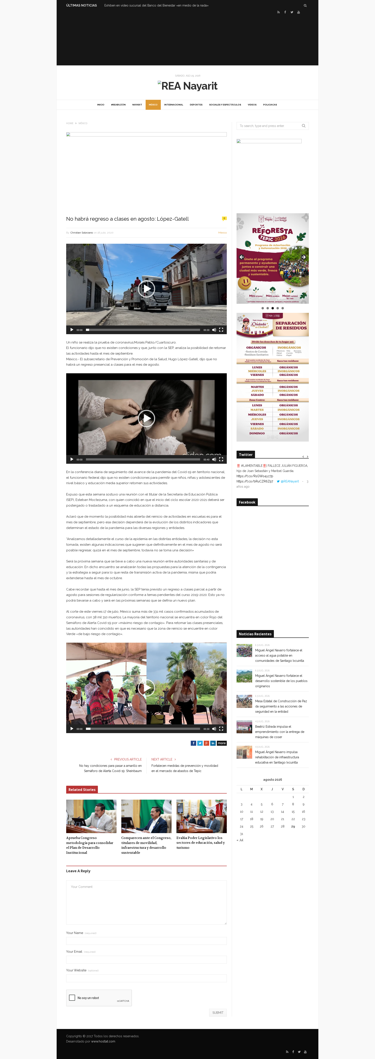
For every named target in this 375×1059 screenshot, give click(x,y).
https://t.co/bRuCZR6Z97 (255, 481)
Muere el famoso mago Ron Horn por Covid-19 (137, 5)
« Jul (240, 840)
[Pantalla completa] (221, 330)
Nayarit (137, 104)
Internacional (173, 104)
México (153, 104)
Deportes (196, 104)
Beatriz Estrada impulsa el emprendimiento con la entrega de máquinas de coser (279, 732)
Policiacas (270, 104)
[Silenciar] (214, 330)
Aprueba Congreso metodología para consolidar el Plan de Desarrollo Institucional (89, 845)
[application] (146, 289)
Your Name (81, 933)
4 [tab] (277, 308)
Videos (252, 104)
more (222, 743)
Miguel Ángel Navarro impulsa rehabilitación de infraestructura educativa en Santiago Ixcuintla (277, 757)
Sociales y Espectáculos (225, 104)
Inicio (100, 104)
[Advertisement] (187, 39)
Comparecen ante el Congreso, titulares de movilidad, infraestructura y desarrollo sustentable (146, 845)
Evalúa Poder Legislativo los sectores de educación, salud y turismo (200, 843)
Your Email (80, 951)
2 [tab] (267, 308)
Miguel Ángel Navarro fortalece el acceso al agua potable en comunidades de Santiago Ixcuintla (279, 655)
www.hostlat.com (103, 1041)
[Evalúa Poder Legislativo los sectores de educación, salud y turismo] (201, 816)
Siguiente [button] (303, 257)
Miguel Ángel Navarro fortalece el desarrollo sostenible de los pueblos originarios (281, 681)
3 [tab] (272, 308)
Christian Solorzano (82, 232)
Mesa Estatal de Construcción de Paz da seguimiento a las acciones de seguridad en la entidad (281, 706)
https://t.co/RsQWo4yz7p (255, 476)
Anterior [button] (242, 257)
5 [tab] (282, 308)
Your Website (82, 970)
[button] (146, 289)
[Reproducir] (72, 330)
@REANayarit (290, 481)
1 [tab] (263, 308)
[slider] (143, 330)
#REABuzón (118, 104)
